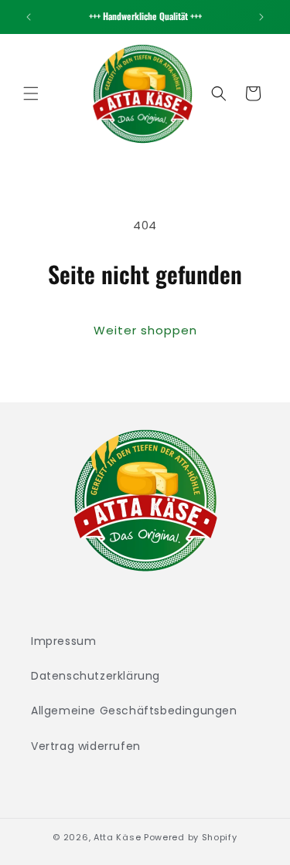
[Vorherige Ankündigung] (29, 17)
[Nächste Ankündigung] (261, 17)
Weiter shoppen (145, 330)
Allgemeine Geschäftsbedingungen (134, 710)
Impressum (63, 641)
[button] (31, 93)
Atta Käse (117, 837)
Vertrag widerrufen (86, 746)
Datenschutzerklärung (95, 676)
